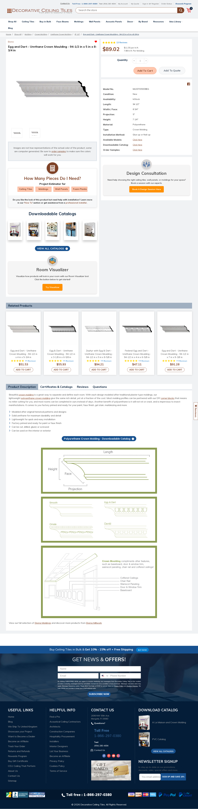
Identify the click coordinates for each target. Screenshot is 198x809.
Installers (54, 741)
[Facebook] (188, 84)
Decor (130, 21)
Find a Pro (55, 716)
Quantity (122, 60)
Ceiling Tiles (28, 21)
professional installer (76, 202)
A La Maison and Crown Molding (169, 722)
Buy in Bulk (46, 21)
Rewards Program (183, 4)
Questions (100, 387)
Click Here (137, 139)
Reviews (82, 387)
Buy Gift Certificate (18, 761)
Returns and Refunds (19, 751)
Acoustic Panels (114, 21)
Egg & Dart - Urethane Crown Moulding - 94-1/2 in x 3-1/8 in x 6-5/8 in (61, 354)
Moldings (79, 21)
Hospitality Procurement (62, 736)
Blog (10, 28)
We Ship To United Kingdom (22, 726)
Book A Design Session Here (146, 189)
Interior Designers (59, 746)
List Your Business (59, 751)
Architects (55, 726)
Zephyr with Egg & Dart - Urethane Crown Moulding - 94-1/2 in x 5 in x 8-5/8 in (99, 354)
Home (11, 716)
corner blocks (167, 398)
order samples (58, 151)
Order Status (166, 4)
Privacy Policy (118, 686)
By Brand (143, 21)
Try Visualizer (52, 287)
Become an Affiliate (18, 741)
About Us (13, 770)
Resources (158, 21)
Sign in (145, 4)
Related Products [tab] (20, 305)
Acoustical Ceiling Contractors (65, 721)
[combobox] (104, 675)
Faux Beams (63, 21)
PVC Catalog (159, 739)
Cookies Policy (57, 766)
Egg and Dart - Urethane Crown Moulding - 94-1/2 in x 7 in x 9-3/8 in (175, 354)
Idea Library (175, 21)
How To (28, 202)
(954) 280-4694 (109, 4)
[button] (74, 41)
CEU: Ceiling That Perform (21, 766)
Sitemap (12, 780)
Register (155, 4)
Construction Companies (62, 731)
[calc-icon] (52, 168)
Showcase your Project (20, 731)
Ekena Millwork (94, 622)
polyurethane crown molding (35, 398)
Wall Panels (95, 21)
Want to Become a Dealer (21, 736)
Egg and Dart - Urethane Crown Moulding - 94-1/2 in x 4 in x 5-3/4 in (23, 354)
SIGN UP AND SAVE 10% (173, 777)
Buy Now (142, 650)
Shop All (12, 21)
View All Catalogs (50, 248)
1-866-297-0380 (89, 4)
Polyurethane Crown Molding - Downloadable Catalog (97, 438)
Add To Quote (172, 70)
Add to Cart (23, 369)
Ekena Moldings (43, 622)
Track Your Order (16, 746)
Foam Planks (80, 189)
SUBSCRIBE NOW (99, 694)
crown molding (26, 394)
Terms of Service (132, 686)
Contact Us (14, 775)
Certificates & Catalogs (56, 387)
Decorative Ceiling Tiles (92, 804)
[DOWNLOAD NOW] (20, 794)
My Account (123, 4)
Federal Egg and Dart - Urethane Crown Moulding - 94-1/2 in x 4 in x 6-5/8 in (137, 354)
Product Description (22, 387)
